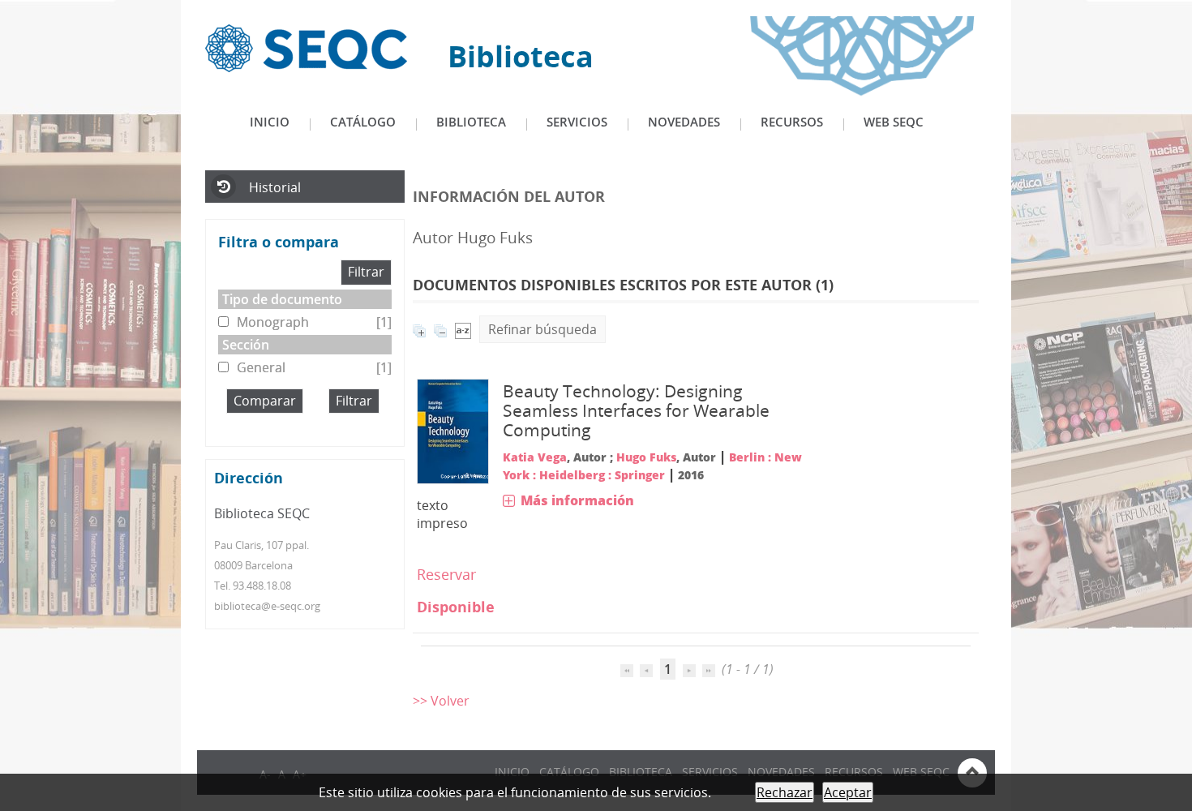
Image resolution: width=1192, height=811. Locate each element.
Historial (275, 187)
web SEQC (894, 122)
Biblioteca (471, 122)
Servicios (577, 122)
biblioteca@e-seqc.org (267, 606)
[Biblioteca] (306, 47)
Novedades (684, 122)
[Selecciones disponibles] (463, 329)
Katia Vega (535, 457)
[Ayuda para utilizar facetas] (354, 243)
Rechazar (785, 792)
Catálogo (363, 122)
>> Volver (441, 701)
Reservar (446, 574)
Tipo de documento (282, 299)
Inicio (269, 122)
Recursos (792, 122)
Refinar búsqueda (542, 329)
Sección (245, 345)
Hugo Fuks (646, 457)
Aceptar (848, 792)
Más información (577, 500)
